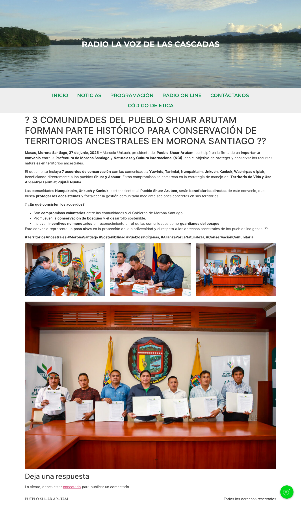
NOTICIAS (89, 95)
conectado (72, 487)
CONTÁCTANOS (229, 95)
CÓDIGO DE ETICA (150, 106)
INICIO (60, 95)
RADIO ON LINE (182, 95)
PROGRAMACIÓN (132, 95)
